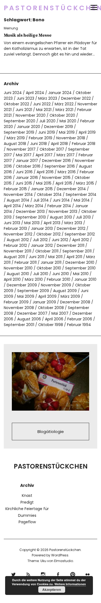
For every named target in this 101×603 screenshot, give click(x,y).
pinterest (72, 573)
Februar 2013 (15, 228)
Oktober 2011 (46, 251)
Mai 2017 (24, 155)
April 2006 (54, 319)
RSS (28, 573)
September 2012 (80, 234)
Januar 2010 (85, 279)
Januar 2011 (51, 262)
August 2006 (29, 319)
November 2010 (18, 268)
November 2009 (56, 285)
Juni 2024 (13, 92)
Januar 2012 (42, 245)
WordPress (59, 555)
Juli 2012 (40, 239)
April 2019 (87, 132)
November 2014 (18, 194)
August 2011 (14, 256)
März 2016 (67, 172)
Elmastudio (63, 561)
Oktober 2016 (28, 166)
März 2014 (34, 206)
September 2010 (80, 268)
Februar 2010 (58, 279)
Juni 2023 (25, 98)
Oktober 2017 (52, 149)
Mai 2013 (32, 223)
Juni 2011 (36, 256)
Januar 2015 (42, 189)
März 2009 (70, 296)
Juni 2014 (61, 200)
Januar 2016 (27, 177)
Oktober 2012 (48, 234)
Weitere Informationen (70, 584)
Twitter (13, 573)
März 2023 (47, 98)
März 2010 (34, 279)
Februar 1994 (79, 324)
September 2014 (81, 194)
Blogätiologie (50, 431)
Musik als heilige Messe (27, 35)
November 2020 (31, 115)
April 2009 (47, 296)
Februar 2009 (16, 302)
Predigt (27, 502)
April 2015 (63, 183)
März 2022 (64, 104)
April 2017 (44, 155)
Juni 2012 (60, 239)
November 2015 (56, 177)
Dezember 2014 (71, 189)
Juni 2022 (42, 104)
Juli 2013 (83, 217)
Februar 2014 (59, 206)
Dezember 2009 (22, 285)
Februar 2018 (83, 143)
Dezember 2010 (79, 262)
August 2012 (18, 239)
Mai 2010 (81, 273)
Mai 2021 (43, 109)
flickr (87, 573)
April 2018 (59, 143)
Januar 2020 (28, 126)
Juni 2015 (24, 183)
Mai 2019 (67, 132)
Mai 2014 (82, 200)
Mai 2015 (43, 183)
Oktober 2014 (49, 194)
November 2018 (70, 138)
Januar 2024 (60, 92)
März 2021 (64, 109)
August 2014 (18, 200)
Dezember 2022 (76, 98)
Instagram (43, 573)
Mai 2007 (59, 313)
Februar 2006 (79, 319)
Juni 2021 (24, 109)
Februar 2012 (15, 245)
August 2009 (65, 290)
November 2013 (63, 211)
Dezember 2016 (56, 160)
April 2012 (80, 239)
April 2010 (12, 279)
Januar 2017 (27, 160)
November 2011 (17, 251)
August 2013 (61, 217)
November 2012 (18, 234)
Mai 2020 (68, 121)
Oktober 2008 (51, 307)
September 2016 (59, 166)
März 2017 (66, 155)
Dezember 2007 (32, 313)
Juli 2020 (47, 121)
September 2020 (19, 121)
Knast (27, 495)
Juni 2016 (24, 172)
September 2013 (31, 217)
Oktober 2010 (49, 268)
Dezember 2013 (30, 211)
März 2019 (16, 138)
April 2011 (74, 256)
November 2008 (19, 307)
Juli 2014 (41, 200)
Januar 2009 (44, 302)
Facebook (58, 573)
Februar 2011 (26, 262)
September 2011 (77, 251)
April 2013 (52, 223)
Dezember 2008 (75, 302)
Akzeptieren (51, 589)
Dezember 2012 (71, 228)
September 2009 (33, 290)
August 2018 (15, 143)
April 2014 (12, 206)
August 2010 (18, 273)
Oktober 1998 (50, 324)
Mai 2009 (25, 296)
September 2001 (19, 324)
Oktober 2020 (62, 115)
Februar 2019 (40, 138)
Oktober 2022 (16, 104)
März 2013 (73, 223)
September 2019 (19, 132)
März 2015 (85, 183)
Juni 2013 (12, 223)
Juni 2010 (60, 273)
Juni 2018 (38, 143)
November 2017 (21, 149)
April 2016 (45, 172)
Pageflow (27, 522)
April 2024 (35, 92)
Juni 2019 (46, 132)
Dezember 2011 (70, 245)
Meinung (11, 28)
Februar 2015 (15, 189)
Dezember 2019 (58, 126)
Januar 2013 (42, 228)
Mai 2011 (55, 256)
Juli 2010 (40, 273)
